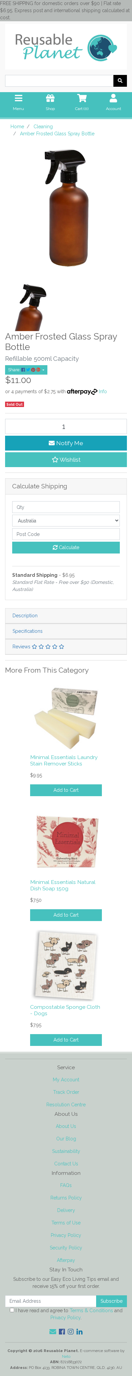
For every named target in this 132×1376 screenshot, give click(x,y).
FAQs (66, 1185)
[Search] (120, 81)
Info (103, 391)
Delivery (66, 1210)
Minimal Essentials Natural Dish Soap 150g (62, 885)
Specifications (28, 631)
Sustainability (66, 1151)
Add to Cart (66, 790)
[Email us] (52, 1332)
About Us (66, 1126)
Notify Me (69, 443)
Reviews (22, 646)
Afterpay (66, 1260)
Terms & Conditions (91, 1310)
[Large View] (33, 302)
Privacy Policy (66, 1235)
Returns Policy (66, 1197)
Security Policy (66, 1247)
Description (25, 615)
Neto (66, 1356)
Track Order (66, 1092)
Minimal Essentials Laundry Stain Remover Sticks (64, 760)
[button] (66, 459)
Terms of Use (66, 1222)
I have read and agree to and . (68, 1314)
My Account (66, 1079)
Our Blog (66, 1138)
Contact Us (66, 1163)
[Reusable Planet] (66, 45)
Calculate (68, 547)
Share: (14, 369)
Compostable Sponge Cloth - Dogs (65, 1010)
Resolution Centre (66, 1104)
